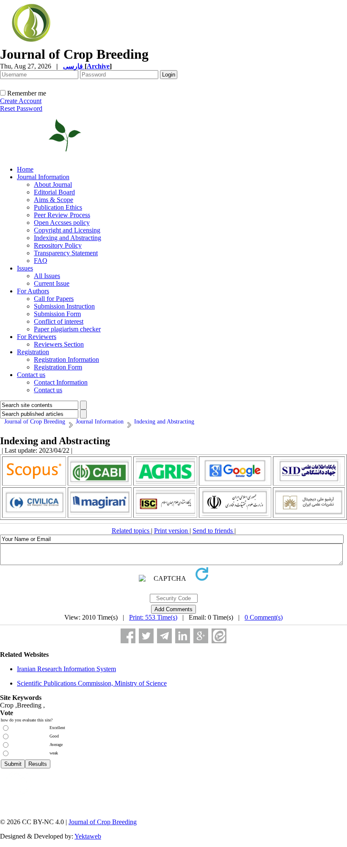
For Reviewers (36, 336)
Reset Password (21, 108)
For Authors (33, 291)
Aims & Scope (53, 199)
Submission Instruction (64, 306)
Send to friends (213, 530)
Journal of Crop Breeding (103, 821)
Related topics (131, 530)
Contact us (31, 374)
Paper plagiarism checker (67, 329)
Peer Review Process (62, 215)
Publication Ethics (58, 207)
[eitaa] (219, 635)
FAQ (40, 260)
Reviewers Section (59, 344)
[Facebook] (128, 635)
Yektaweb (87, 836)
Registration (33, 351)
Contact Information (61, 382)
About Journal (53, 184)
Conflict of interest (58, 321)
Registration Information (66, 359)
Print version (172, 530)
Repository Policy (58, 245)
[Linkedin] (182, 635)
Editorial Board (54, 192)
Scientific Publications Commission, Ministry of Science (92, 683)
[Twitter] (146, 635)
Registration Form (58, 367)
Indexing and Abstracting (67, 237)
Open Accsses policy (62, 222)
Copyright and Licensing (67, 230)
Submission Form (57, 313)
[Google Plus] (200, 635)
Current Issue (51, 283)
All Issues (47, 275)
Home (25, 169)
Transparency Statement (66, 253)
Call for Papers (54, 298)
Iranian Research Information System (66, 668)
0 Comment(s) (264, 617)
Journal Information (43, 176)
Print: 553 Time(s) (153, 617)
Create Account (20, 100)
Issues (25, 268)
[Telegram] (164, 635)
